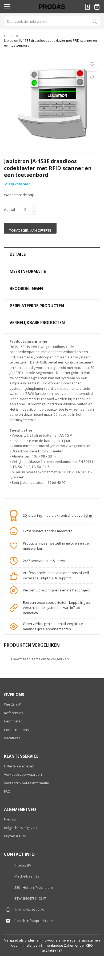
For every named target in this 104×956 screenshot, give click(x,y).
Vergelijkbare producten (37, 322)
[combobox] (52, 21)
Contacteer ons (16, 729)
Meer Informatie (28, 271)
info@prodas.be (39, 920)
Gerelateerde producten (37, 305)
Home (8, 35)
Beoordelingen (26, 288)
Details (18, 254)
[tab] (52, 254)
